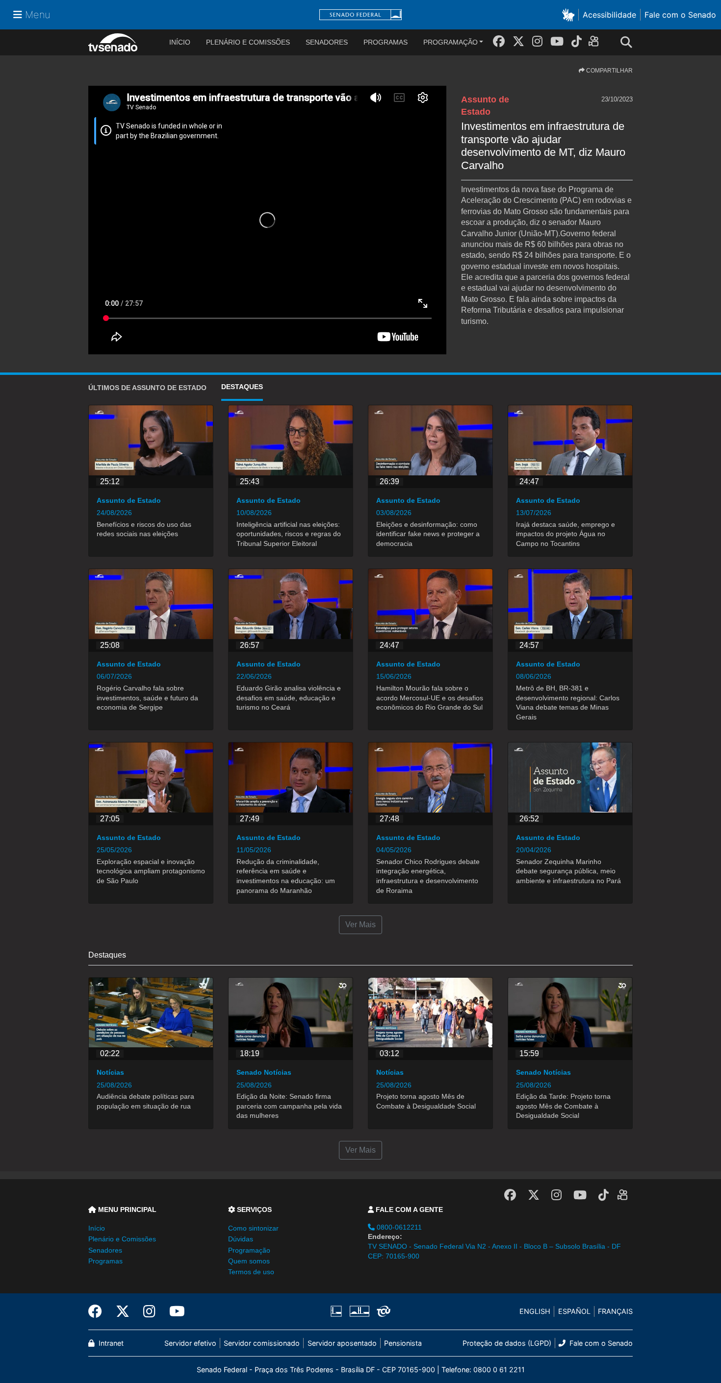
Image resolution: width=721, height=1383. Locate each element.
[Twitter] (518, 41)
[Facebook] (499, 41)
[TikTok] (576, 41)
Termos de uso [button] (251, 1272)
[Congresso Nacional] (359, 1311)
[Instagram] (537, 41)
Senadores (327, 42)
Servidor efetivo (190, 1343)
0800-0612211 (398, 1227)
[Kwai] (596, 43)
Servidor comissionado (262, 1343)
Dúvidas (240, 1239)
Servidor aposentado (342, 1343)
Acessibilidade (609, 15)
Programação (450, 42)
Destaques (242, 387)
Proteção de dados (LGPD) (507, 1343)
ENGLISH (534, 1311)
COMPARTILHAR (609, 70)
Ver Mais (360, 924)
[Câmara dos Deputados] (338, 1311)
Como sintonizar (253, 1228)
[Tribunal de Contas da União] (381, 1311)
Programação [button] (249, 1250)
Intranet (110, 1343)
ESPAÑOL (574, 1311)
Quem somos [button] (249, 1261)
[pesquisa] (629, 42)
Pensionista (403, 1343)
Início (96, 1228)
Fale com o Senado (680, 15)
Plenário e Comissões (248, 42)
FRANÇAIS (615, 1311)
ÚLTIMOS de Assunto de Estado (147, 388)
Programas (385, 42)
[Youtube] (557, 41)
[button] (570, 14)
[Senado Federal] (360, 15)
